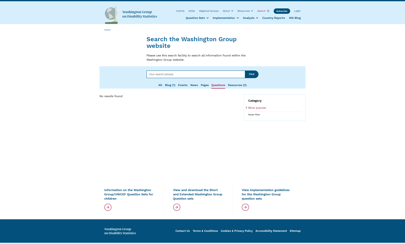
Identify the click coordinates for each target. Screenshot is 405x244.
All (160, 85)
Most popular (257, 107)
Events (182, 85)
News (194, 85)
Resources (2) (237, 85)
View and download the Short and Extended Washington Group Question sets (197, 194)
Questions (218, 85)
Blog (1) (170, 85)
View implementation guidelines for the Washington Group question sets (266, 194)
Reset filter (254, 114)
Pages (205, 85)
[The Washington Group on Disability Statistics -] (130, 14)
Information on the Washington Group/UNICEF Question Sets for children (128, 194)
